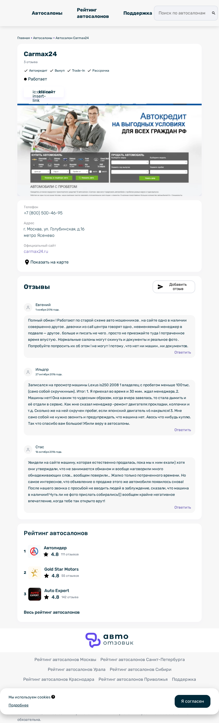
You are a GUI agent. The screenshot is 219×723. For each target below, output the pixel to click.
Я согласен (192, 701)
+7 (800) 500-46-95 (43, 212)
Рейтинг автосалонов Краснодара (58, 679)
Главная (23, 38)
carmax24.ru (36, 251)
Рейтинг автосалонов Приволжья (133, 679)
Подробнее (19, 705)
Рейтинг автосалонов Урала (76, 669)
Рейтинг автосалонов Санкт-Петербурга (142, 659)
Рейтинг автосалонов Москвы (65, 659)
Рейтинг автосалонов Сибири (140, 669)
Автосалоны (47, 13)
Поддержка (137, 13)
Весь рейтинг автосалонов (52, 612)
